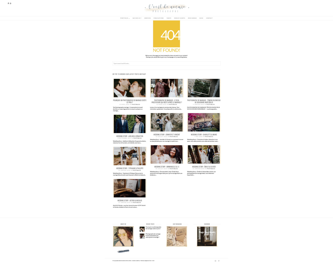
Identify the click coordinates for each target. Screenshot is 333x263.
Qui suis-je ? (137, 18)
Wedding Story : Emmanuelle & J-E (166, 166)
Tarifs (168, 18)
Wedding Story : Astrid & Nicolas (130, 200)
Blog (201, 18)
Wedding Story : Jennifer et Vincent (166, 134)
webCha (138, 260)
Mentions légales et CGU (145, 260)
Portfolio (124, 18)
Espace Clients (179, 18)
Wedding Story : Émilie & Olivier (204, 166)
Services (147, 18)
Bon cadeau (192, 18)
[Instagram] (10, 3)
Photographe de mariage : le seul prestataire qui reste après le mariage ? (167, 101)
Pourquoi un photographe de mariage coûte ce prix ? (129, 101)
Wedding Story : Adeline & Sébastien (129, 136)
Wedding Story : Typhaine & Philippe (129, 168)
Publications (159, 18)
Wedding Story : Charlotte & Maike (204, 134)
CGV (153, 260)
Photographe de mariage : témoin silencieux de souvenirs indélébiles (204, 101)
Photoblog (136, 104)
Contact (209, 18)
